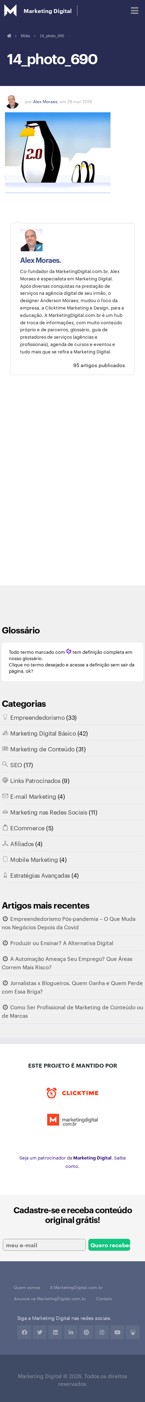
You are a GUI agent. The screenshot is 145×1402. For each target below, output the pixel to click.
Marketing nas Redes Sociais (48, 812)
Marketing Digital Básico (43, 733)
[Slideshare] (133, 1332)
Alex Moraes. (46, 101)
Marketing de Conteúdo (42, 748)
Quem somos (27, 1287)
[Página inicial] (9, 36)
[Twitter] (40, 1332)
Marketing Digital (48, 10)
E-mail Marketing (33, 796)
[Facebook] (24, 1332)
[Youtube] (117, 1332)
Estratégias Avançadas (40, 875)
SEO (16, 764)
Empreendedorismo (37, 717)
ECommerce (27, 827)
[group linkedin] (71, 1332)
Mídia (25, 36)
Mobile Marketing (34, 859)
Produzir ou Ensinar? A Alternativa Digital (61, 942)
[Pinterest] (86, 1332)
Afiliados (22, 843)
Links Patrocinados (35, 780)
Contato (104, 1298)
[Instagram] (102, 1332)
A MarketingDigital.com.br (76, 1287)
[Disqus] (72, 485)
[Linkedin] (55, 1332)
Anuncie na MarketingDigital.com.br (50, 1298)
